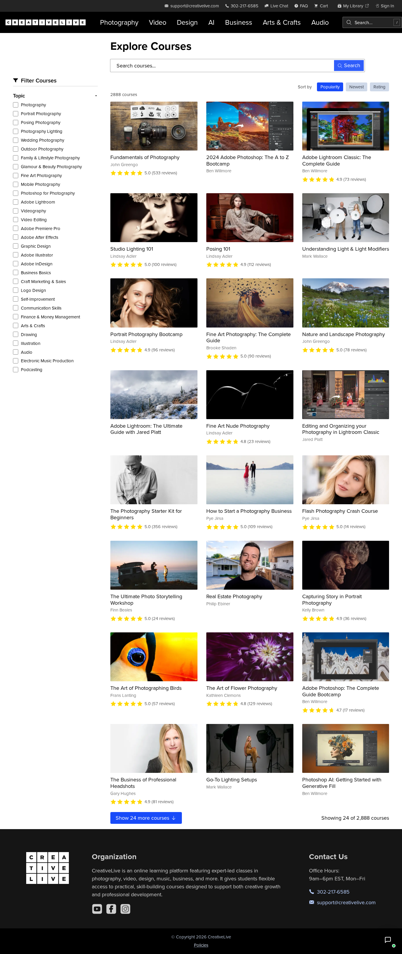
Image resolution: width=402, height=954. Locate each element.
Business (238, 22)
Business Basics (36, 272)
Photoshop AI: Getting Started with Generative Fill (341, 783)
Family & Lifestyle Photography (50, 158)
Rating (379, 87)
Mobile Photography (40, 184)
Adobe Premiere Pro (40, 228)
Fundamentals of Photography (145, 157)
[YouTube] (97, 909)
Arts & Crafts (282, 22)
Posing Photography (40, 122)
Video (157, 22)
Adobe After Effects (39, 237)
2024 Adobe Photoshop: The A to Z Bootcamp (247, 160)
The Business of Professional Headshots (143, 783)
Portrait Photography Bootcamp (146, 334)
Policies (201, 945)
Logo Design (33, 290)
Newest (356, 87)
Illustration (30, 343)
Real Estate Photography (234, 596)
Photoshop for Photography (48, 193)
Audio (320, 22)
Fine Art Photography (41, 175)
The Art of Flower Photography (241, 688)
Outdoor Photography (42, 149)
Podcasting (31, 369)
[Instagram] (125, 909)
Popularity (330, 87)
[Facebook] (111, 909)
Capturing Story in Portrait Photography (332, 599)
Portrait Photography (41, 113)
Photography (119, 22)
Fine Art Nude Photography (238, 425)
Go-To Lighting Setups (231, 779)
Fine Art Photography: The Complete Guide (248, 337)
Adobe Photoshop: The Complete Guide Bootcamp (340, 691)
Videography (33, 211)
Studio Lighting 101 (131, 248)
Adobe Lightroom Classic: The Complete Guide (336, 160)
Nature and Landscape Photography (343, 334)
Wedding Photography (42, 140)
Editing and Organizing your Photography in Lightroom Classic (340, 429)
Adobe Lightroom (38, 202)
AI (211, 22)
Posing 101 (218, 248)
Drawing (29, 334)
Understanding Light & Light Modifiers (345, 248)
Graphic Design (36, 246)
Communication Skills (41, 308)
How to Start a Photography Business (249, 511)
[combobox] (372, 22)
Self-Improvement (38, 299)
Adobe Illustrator (37, 255)
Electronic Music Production (47, 360)
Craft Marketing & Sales (43, 281)
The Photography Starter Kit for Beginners (146, 514)
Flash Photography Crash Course (340, 511)
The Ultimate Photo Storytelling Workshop (146, 599)
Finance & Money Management (50, 317)
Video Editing (34, 219)
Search (352, 65)
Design (187, 22)
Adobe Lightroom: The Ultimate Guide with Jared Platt (146, 429)
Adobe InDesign (36, 264)
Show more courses (143, 817)
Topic (19, 95)
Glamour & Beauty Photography (51, 166)
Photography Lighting (41, 131)
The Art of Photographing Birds (146, 688)
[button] (388, 940)
